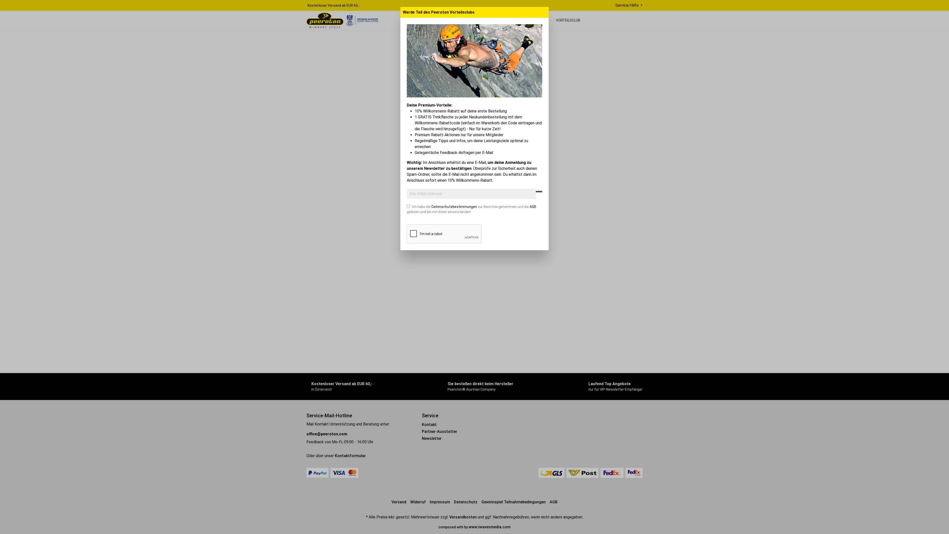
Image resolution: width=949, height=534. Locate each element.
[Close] (544, 12)
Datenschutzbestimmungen (454, 207)
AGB (533, 207)
